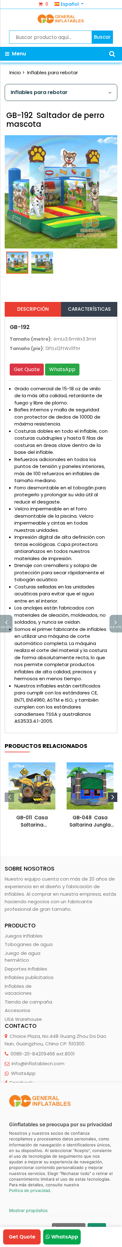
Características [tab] (89, 309)
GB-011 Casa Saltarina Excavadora (32, 821)
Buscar (102, 37)
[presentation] (9, 797)
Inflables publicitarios (29, 977)
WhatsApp (62, 369)
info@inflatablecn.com (38, 1063)
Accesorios (17, 1010)
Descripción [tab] (33, 309)
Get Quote (27, 369)
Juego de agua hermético (22, 957)
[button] (112, 53)
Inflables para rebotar (52, 72)
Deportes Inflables (26, 969)
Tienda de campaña (28, 1002)
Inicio (15, 72)
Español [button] (69, 4)
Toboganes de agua (29, 944)
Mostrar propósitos (28, 1210)
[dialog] (61, 1165)
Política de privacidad (29, 1190)
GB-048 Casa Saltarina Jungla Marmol (90, 821)
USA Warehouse (23, 1019)
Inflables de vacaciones (18, 990)
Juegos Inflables (24, 935)
